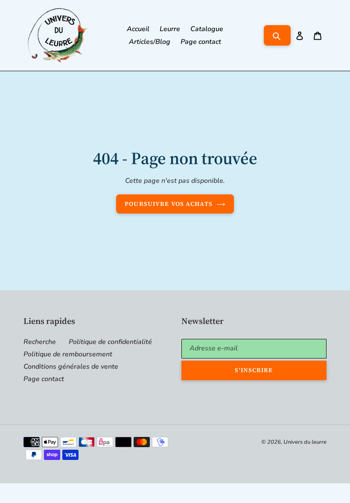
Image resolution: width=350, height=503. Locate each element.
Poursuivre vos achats (169, 203)
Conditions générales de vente (70, 366)
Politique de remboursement (67, 354)
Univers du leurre (305, 442)
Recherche (39, 342)
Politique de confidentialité (110, 342)
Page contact (43, 379)
